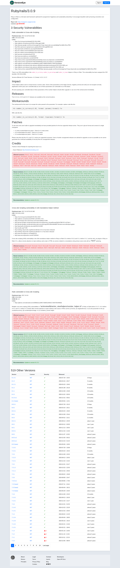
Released (61, 374)
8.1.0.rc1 (14, 397)
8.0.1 (13, 427)
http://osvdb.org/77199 (21, 228)
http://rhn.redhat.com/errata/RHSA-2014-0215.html (29, 50)
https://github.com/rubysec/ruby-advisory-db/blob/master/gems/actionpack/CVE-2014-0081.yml (41, 65)
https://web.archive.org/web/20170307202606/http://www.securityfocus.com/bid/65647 (39, 61)
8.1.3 (13, 381)
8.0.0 (13, 434)
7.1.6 (13, 494)
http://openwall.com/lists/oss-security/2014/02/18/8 (29, 48)
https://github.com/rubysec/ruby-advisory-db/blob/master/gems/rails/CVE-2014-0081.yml (39, 67)
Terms (34, 559)
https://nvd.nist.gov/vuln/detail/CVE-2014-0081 (27, 41)
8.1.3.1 (14, 377)
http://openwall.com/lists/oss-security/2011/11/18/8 (29, 226)
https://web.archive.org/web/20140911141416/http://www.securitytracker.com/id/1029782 (39, 59)
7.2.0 (13, 477)
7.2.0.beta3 (15, 484)
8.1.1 (13, 391)
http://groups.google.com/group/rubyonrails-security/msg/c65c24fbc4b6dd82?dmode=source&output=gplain (45, 224)
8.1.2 (13, 387)
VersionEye (20, 2)
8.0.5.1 (14, 404)
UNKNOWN (21, 23)
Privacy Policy (36, 561)
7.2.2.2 (14, 457)
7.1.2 (13, 534)
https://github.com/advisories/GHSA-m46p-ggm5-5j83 (29, 43)
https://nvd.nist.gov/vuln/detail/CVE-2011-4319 (27, 217)
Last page (46, 545)
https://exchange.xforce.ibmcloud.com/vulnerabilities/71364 (31, 220)
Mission (23, 559)
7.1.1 (13, 537)
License (32, 374)
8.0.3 (13, 417)
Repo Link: (14, 22)
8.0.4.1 (14, 411)
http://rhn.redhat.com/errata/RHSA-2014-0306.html (29, 52)
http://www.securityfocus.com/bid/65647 (26, 56)
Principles (23, 561)
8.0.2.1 (14, 421)
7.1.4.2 (14, 507)
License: (13, 23)
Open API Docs (61, 559)
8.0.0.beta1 (15, 444)
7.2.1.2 (14, 467)
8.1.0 (13, 394)
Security (46, 374)
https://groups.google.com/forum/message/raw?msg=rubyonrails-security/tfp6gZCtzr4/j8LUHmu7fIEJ (43, 45)
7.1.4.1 (14, 510)
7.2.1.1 (14, 471)
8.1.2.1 (14, 384)
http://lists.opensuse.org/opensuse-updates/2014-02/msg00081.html (34, 47)
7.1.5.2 (14, 497)
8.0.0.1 (14, 431)
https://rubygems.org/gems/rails (26, 22)
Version (14, 374)
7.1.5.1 (14, 500)
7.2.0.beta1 (15, 490)
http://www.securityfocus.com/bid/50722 (26, 233)
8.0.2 (13, 424)
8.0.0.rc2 (14, 437)
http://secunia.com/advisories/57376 (25, 54)
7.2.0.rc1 (14, 481)
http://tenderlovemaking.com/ (30, 150)
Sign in (99, 2)
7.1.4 (13, 514)
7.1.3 (13, 530)
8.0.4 (13, 414)
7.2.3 (13, 454)
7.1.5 (13, 504)
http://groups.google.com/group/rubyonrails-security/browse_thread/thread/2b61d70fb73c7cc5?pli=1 (42, 222)
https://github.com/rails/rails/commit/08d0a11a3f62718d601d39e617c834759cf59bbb (38, 63)
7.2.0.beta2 (15, 487)
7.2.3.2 (14, 447)
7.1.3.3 (14, 520)
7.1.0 (13, 540)
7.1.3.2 (14, 524)
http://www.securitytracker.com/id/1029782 (26, 58)
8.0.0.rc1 (14, 441)
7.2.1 (13, 474)
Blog (47, 561)
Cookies (34, 564)
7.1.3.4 (14, 517)
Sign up (106, 2)
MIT (31, 377)
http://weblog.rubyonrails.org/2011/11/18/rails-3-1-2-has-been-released (34, 231)
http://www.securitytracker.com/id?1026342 (27, 235)
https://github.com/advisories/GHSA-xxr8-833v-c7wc (29, 218)
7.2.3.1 (14, 451)
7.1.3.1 (14, 527)
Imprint (48, 559)
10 (40, 545)
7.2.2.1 (14, 461)
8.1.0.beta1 (15, 401)
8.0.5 (13, 407)
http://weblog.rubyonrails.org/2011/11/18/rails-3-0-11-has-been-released (35, 229)
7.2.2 (13, 464)
